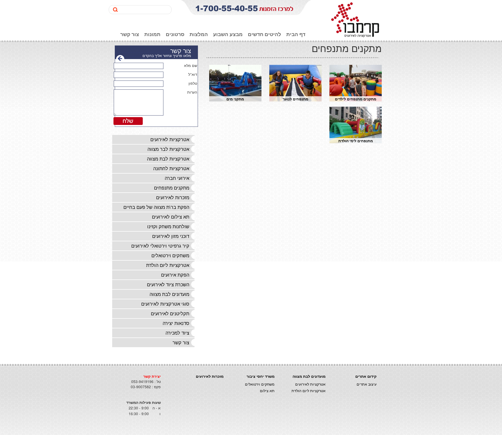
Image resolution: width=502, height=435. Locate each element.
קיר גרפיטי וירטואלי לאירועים (160, 245)
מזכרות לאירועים (172, 197)
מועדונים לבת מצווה (169, 293)
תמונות (152, 34)
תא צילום (267, 390)
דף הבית (295, 34)
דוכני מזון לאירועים (170, 235)
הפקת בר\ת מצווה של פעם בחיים (156, 206)
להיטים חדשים (264, 34)
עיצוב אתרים (366, 384)
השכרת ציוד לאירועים (168, 284)
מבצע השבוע (228, 34)
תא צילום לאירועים (170, 216)
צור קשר (129, 34)
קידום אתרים (365, 376)
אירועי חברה (177, 177)
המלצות (199, 34)
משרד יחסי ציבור (261, 376)
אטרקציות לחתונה (171, 168)
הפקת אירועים (175, 274)
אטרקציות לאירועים (169, 139)
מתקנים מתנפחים (171, 187)
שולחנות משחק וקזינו (168, 226)
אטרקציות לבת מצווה (168, 158)
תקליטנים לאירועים (170, 313)
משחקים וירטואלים (170, 255)
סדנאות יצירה (176, 322)
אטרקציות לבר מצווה (168, 148)
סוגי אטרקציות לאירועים (165, 303)
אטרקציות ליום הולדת (167, 264)
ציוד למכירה (177, 332)
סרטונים (175, 34)
